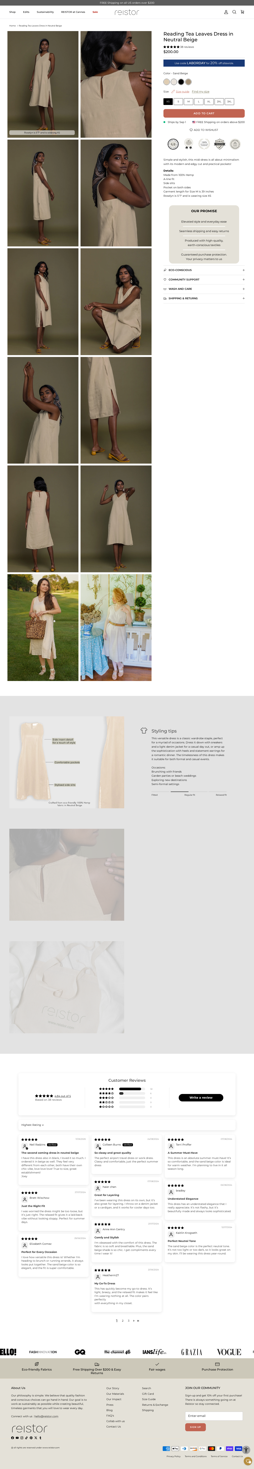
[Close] (187, 683)
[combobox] (80, 744)
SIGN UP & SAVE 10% (97, 759)
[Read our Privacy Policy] (180, 776)
